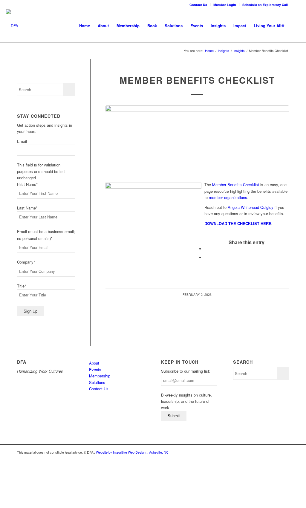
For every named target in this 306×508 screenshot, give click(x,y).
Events (95, 369)
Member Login (224, 4)
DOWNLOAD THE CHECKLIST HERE (237, 223)
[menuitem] (198, 4)
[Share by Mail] (205, 257)
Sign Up (30, 311)
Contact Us (198, 4)
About (94, 363)
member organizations (228, 197)
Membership (99, 376)
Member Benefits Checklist (235, 184)
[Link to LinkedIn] (295, 4)
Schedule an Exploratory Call (265, 4)
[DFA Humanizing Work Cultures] (12, 25)
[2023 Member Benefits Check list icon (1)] (197, 140)
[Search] (294, 25)
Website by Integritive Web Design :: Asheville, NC (132, 452)
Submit (174, 416)
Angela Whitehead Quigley (250, 207)
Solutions (97, 382)
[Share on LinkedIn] (205, 249)
